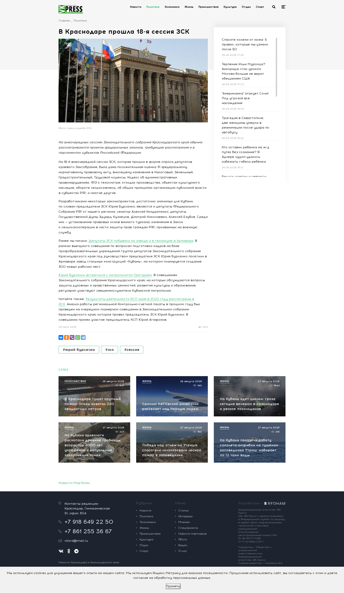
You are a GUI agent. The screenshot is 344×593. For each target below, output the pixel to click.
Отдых (246, 6)
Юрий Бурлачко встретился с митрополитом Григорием (105, 275)
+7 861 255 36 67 (88, 531)
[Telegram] (83, 337)
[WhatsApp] (77, 337)
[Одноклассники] (66, 337)
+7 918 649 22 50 (88, 521)
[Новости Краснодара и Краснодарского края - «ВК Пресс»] (71, 9)
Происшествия (208, 6)
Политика (152, 6)
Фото (182, 539)
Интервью (185, 516)
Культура (230, 6)
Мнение (184, 522)
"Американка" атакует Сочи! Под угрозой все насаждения (245, 98)
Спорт (260, 6)
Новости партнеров (192, 533)
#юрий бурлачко (79, 349)
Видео (182, 545)
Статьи (183, 510)
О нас (182, 551)
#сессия (131, 349)
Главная (64, 20)
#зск (109, 349)
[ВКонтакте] (61, 337)
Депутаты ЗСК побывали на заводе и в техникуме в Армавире (141, 241)
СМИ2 (63, 370)
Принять (173, 586)
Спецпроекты (188, 528)
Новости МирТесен (74, 483)
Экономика (172, 6)
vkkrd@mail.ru (76, 541)
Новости (135, 6)
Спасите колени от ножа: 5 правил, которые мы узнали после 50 (245, 44)
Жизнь (189, 6)
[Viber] (72, 337)
